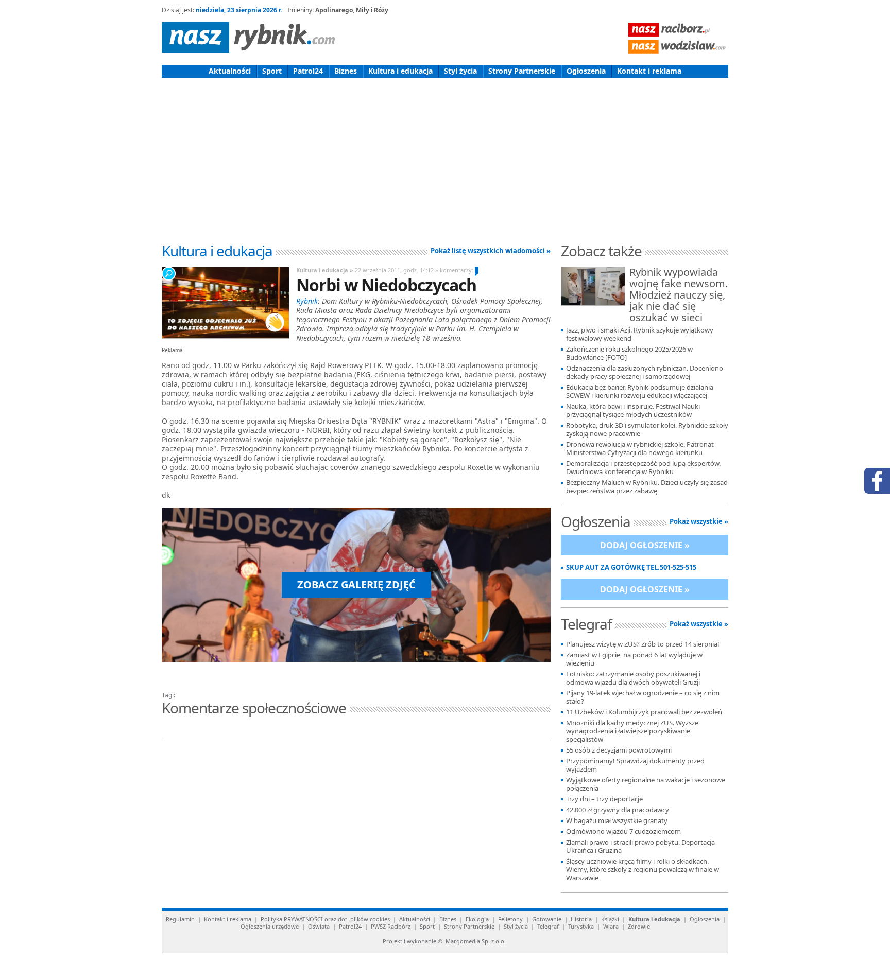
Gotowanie (546, 919)
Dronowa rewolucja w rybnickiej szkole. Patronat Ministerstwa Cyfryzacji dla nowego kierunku (640, 448)
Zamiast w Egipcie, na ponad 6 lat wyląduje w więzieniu (634, 659)
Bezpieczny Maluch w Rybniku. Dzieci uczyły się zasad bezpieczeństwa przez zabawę (647, 486)
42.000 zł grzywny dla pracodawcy (617, 810)
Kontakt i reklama (649, 71)
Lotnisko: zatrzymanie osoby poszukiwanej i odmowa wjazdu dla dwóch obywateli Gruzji (633, 678)
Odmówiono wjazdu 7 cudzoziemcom (623, 831)
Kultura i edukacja (400, 71)
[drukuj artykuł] (285, 683)
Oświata (319, 926)
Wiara (611, 926)
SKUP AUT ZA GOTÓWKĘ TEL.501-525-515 (631, 567)
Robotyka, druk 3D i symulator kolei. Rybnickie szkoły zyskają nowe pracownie (647, 429)
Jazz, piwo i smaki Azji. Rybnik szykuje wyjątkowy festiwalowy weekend (639, 334)
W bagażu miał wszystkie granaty (617, 820)
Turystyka (581, 926)
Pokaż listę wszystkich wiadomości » (491, 250)
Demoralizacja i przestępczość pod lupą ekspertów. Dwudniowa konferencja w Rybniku (643, 467)
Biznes (345, 71)
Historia (581, 919)
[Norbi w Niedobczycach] (225, 303)
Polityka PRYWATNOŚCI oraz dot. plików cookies (325, 919)
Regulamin (180, 919)
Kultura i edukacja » (324, 270)
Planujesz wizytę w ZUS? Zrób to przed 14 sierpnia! (643, 644)
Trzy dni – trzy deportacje (604, 799)
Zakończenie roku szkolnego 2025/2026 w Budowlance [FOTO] (629, 353)
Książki (610, 919)
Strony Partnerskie (521, 71)
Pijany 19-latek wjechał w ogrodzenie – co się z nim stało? (643, 697)
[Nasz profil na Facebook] (877, 481)
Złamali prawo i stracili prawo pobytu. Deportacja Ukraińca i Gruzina (640, 846)
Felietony (510, 919)
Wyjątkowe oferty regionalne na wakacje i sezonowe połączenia (645, 784)
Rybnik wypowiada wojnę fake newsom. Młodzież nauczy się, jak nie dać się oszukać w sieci (678, 295)
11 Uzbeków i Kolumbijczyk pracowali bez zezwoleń (644, 712)
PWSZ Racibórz (390, 926)
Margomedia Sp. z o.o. (476, 941)
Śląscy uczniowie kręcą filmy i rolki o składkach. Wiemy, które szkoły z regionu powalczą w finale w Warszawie (642, 869)
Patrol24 (308, 71)
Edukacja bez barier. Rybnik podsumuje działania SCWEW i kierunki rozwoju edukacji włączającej (639, 391)
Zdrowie (639, 926)
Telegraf (548, 926)
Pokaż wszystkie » (699, 521)
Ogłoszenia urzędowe (270, 926)
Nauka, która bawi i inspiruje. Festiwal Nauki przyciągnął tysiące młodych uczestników (633, 410)
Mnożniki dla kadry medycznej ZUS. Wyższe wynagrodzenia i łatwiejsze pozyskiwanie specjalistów (632, 731)
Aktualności (230, 71)
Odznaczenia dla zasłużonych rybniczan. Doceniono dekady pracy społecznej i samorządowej (644, 372)
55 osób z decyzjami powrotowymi (619, 750)
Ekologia (477, 919)
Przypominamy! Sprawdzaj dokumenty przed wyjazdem (635, 765)
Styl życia (460, 71)
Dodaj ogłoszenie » (645, 545)
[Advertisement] (445, 155)
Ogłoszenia (586, 71)
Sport (272, 71)
